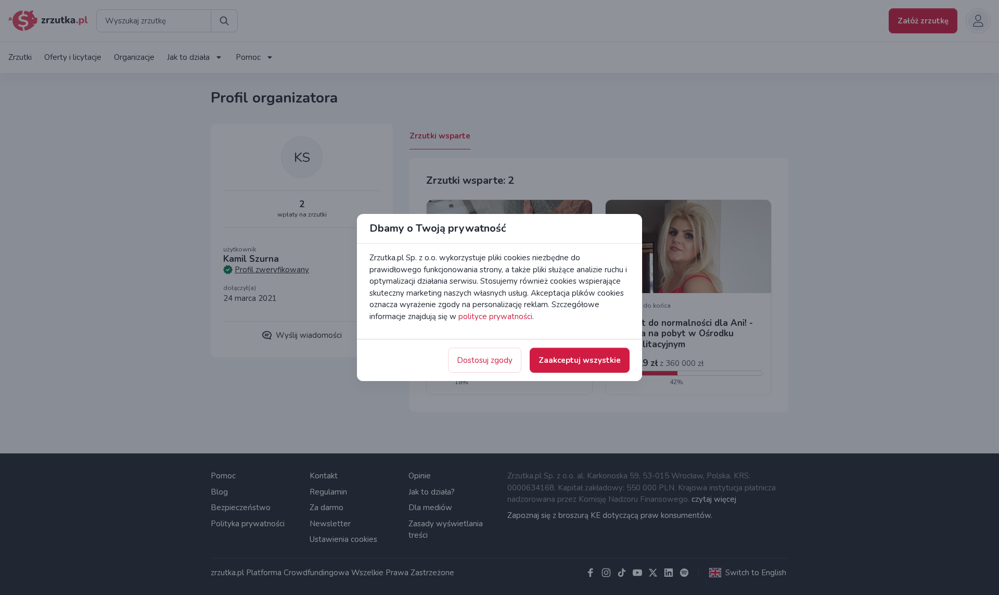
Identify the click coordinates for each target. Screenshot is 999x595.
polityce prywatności (495, 316)
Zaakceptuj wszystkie (580, 360)
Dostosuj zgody (485, 360)
